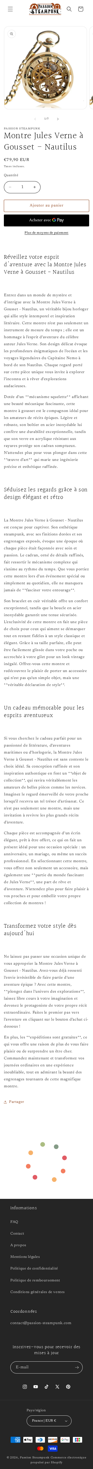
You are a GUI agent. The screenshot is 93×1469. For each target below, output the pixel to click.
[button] (10, 9)
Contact (17, 1234)
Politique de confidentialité (34, 1269)
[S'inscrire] (76, 1367)
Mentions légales (25, 1257)
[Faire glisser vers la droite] (58, 119)
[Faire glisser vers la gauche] (35, 119)
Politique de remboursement (35, 1280)
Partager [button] (16, 1102)
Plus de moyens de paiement (46, 232)
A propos (18, 1245)
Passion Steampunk (35, 1457)
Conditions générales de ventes (37, 1292)
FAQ (14, 1222)
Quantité (11, 175)
